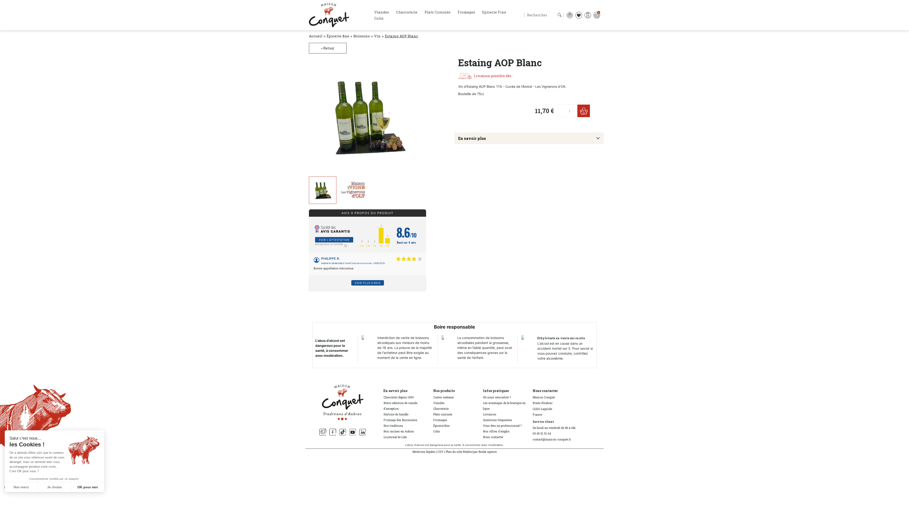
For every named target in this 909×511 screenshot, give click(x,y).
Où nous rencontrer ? (497, 397)
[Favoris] (578, 14)
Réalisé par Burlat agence (480, 452)
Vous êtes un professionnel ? (502, 425)
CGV (440, 452)
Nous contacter (493, 437)
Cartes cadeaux (443, 397)
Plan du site (453, 452)
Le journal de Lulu (395, 437)
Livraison (489, 414)
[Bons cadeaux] (569, 14)
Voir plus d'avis (367, 283)
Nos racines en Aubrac (398, 431)
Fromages (440, 420)
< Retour (327, 48)
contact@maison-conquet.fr (552, 439)
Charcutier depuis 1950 (398, 397)
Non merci (21, 487)
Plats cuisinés (442, 414)
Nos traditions (393, 425)
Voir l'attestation (334, 240)
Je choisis (54, 487)
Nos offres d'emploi (496, 431)
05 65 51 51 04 (542, 433)
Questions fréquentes (497, 420)
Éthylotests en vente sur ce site (561, 338)
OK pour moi (87, 487)
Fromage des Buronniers (400, 420)
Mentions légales (423, 452)
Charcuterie (441, 408)
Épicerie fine (441, 425)
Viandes (439, 403)
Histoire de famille (395, 414)
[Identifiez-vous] (587, 14)
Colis (436, 431)
